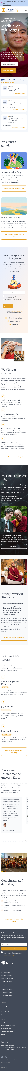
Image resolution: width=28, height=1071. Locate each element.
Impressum (3, 1060)
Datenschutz (10, 1060)
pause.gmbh (4, 1067)
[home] (9, 10)
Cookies (16, 1060)
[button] (25, 10)
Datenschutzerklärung (17, 311)
